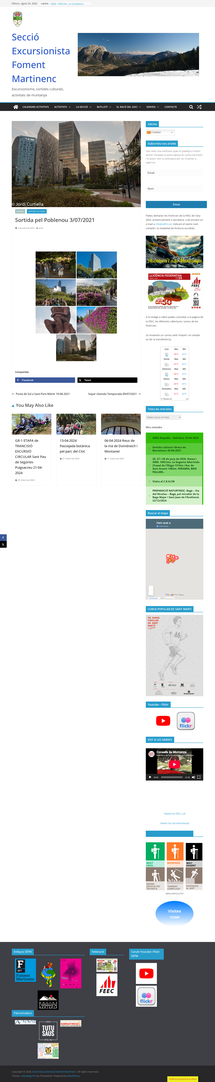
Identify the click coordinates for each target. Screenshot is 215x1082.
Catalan (156, 132)
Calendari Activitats (36, 106)
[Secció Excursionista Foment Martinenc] (16, 107)
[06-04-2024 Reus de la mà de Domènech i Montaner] (121, 416)
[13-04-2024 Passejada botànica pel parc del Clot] (76, 416)
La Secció (82, 106)
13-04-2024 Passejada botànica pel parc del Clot (75, 446)
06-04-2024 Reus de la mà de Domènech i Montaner (120, 446)
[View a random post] (199, 107)
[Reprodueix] (150, 777)
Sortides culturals (36, 211)
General (20, 211)
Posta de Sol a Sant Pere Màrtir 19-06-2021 (43, 394)
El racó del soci (127, 106)
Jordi (41, 228)
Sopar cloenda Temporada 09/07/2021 (112, 394)
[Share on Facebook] (3, 537)
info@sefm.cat (164, 224)
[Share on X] (3, 544)
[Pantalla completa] (199, 777)
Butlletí (102, 106)
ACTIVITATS (60, 106)
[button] (69, 107)
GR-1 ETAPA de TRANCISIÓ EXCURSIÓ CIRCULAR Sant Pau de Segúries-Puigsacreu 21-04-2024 (30, 456)
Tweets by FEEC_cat (174, 813)
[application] (174, 764)
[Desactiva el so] (193, 777)
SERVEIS (151, 106)
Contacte (171, 106)
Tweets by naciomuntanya (174, 823)
